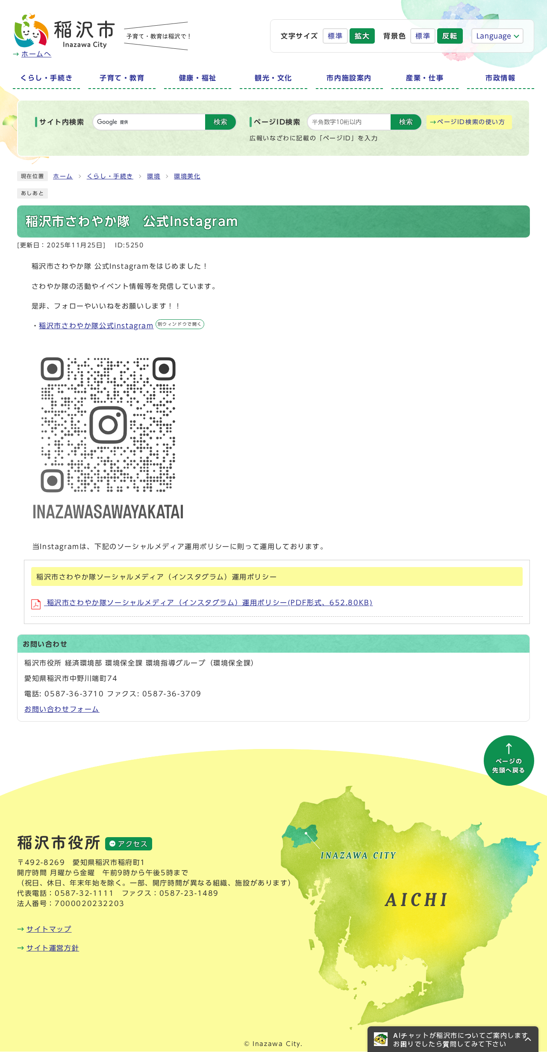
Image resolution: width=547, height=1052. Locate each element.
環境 (153, 176)
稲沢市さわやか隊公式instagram (120, 325)
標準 (335, 36)
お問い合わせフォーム (62, 709)
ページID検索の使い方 (471, 122)
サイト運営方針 (52, 948)
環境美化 (187, 176)
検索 (220, 121)
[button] (453, 1039)
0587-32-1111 (84, 893)
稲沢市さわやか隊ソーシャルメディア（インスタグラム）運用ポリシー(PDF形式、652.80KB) (208, 602)
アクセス (133, 844)
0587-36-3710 (74, 693)
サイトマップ (49, 929)
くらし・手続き (110, 176)
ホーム (63, 176)
